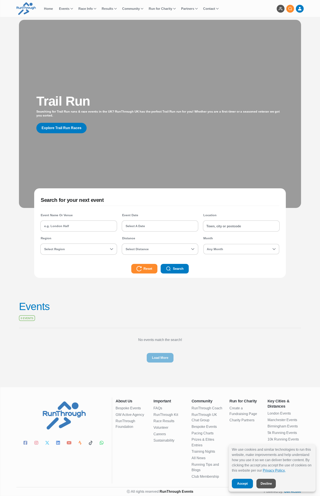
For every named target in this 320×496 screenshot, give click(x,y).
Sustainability (163, 440)
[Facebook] (26, 443)
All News (198, 458)
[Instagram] (37, 443)
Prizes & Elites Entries (203, 442)
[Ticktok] (91, 443)
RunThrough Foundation (125, 424)
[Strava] (80, 443)
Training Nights (203, 451)
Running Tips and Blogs (205, 467)
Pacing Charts (203, 433)
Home (49, 8)
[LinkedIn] (58, 443)
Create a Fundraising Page (243, 411)
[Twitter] (47, 443)
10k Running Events (283, 439)
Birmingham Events (283, 426)
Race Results (163, 421)
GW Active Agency (130, 415)
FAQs (157, 408)
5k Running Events (282, 433)
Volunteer (160, 427)
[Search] (290, 9)
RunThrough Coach (207, 408)
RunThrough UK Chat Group (204, 417)
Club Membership (205, 476)
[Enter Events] (281, 9)
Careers (159, 434)
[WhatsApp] (102, 443)
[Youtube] (69, 443)
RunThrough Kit (165, 415)
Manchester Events (282, 420)
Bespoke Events (128, 408)
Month (208, 238)
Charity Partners (241, 420)
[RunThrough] (28, 8)
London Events (279, 413)
